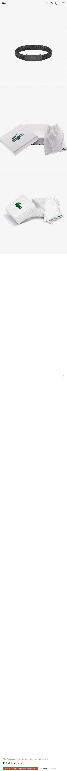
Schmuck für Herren (39, 759)
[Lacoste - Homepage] (4, 3)
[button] (51, 3)
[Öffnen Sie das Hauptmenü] (63, 3)
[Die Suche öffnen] (57, 3)
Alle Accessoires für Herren (15, 759)
